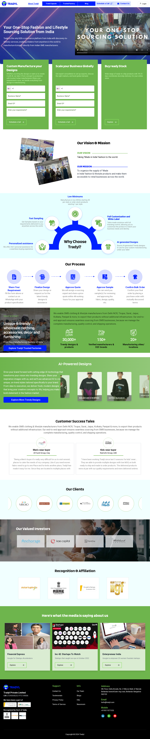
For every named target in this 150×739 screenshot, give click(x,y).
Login (144, 4)
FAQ (78, 700)
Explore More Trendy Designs (25, 399)
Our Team (80, 691)
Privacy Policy (57, 700)
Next (143, 456)
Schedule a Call (103, 4)
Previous (6, 456)
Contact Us (124, 4)
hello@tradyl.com (107, 702)
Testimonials (57, 696)
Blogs (79, 696)
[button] (9, 89)
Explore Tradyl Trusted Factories (25, 348)
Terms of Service (59, 704)
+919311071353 (107, 710)
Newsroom (81, 704)
